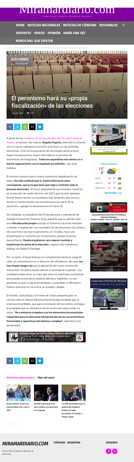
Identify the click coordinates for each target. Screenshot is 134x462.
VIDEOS (39, 33)
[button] (123, 25)
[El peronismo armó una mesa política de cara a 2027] (19, 393)
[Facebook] (10, 127)
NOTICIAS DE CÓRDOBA (79, 25)
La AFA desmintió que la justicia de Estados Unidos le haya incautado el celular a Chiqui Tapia (73, 410)
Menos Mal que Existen (34, 41)
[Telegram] (40, 127)
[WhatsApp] (25, 127)
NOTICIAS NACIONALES (43, 25)
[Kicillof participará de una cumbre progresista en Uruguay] (46, 393)
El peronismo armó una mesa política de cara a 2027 (18, 406)
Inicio (9, 47)
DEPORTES (23, 33)
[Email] (32, 127)
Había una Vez (74, 33)
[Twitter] (17, 127)
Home (20, 25)
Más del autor (46, 377)
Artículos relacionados (20, 377)
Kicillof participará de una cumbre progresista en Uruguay (46, 406)
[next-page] (14, 423)
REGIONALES (108, 25)
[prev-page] (9, 423)
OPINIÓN (54, 33)
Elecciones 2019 (22, 47)
